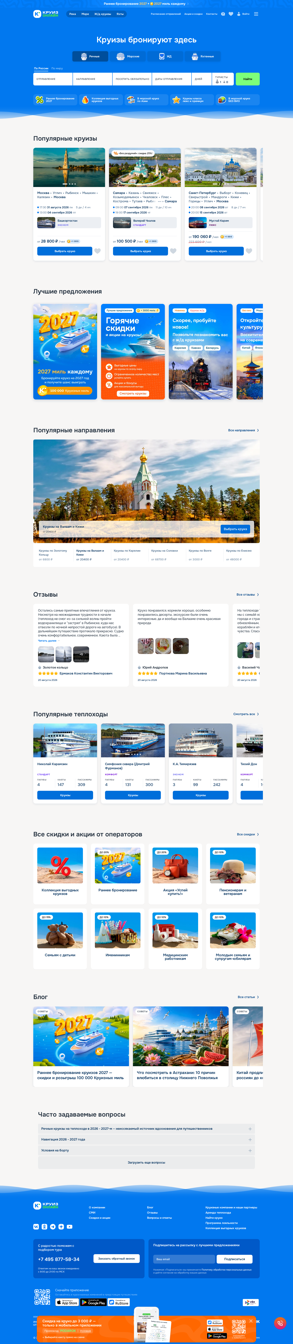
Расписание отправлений (166, 14)
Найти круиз (213, 1217)
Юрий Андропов (155, 667)
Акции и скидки (193, 14)
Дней (198, 79)
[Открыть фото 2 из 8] (64, 654)
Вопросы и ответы (159, 1217)
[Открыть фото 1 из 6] (146, 646)
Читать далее (47, 640)
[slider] (146, 352)
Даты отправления (168, 79)
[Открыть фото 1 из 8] (46, 654)
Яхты (120, 14)
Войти (245, 14)
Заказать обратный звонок (116, 1259)
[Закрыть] (251, 1321)
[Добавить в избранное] (97, 251)
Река (72, 14)
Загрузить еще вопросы (146, 1162)
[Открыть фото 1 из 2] (245, 650)
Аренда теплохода (218, 1212)
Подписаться (234, 1259)
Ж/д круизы (102, 14)
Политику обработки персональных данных (227, 1269)
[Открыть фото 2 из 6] (163, 646)
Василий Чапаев (255, 667)
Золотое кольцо (55, 667)
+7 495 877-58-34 (58, 1259)
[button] (53, 79)
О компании (97, 1207)
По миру (57, 68)
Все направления (241, 430)
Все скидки (246, 834)
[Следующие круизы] (279, 206)
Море (85, 14)
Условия (85, 1331)
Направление (85, 79)
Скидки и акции (99, 1217)
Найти (247, 79)
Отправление (45, 79)
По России (41, 68)
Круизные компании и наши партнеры (231, 1207)
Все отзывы (246, 595)
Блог (150, 1207)
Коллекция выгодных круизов (225, 1228)
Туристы (221, 77)
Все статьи (246, 997)
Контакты (211, 14)
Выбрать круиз (65, 251)
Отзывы (152, 1212)
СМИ (92, 1212)
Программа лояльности (221, 1223)
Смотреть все (244, 714)
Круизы (65, 795)
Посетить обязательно (132, 79)
